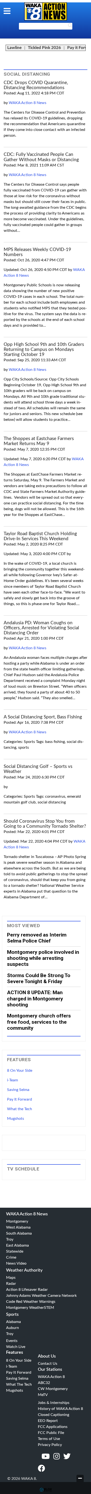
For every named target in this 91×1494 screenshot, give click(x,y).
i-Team (12, 1080)
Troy (9, 1239)
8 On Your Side (19, 1070)
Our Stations (50, 1369)
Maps (11, 1278)
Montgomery (17, 1221)
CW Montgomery (53, 1389)
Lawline (14, 48)
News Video (16, 1263)
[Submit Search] (70, 26)
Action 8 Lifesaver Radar (27, 1290)
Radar (11, 1284)
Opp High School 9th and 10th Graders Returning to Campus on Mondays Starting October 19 (44, 349)
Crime (11, 1257)
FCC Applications (52, 1427)
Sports (12, 1314)
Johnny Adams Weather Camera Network (41, 1296)
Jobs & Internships (53, 1403)
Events (11, 1341)
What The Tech (19, 1384)
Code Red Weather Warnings (30, 1302)
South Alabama (19, 1233)
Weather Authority (24, 1270)
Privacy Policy (50, 1445)
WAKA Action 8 (51, 1377)
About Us (47, 1356)
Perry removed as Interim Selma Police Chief (36, 938)
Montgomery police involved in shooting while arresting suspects (43, 958)
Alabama (13, 1322)
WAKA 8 (45, 11)
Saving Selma (18, 1090)
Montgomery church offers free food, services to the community (39, 1022)
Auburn (12, 1328)
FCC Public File (51, 1433)
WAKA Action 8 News (27, 103)
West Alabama (18, 1227)
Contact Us (47, 1363)
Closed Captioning (53, 1415)
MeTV (43, 1395)
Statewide (14, 1251)
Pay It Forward (19, 1099)
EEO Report (48, 1421)
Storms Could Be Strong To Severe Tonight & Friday (38, 978)
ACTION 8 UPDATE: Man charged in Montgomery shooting (35, 998)
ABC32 (44, 1383)
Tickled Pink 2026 (44, 48)
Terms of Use (49, 1439)
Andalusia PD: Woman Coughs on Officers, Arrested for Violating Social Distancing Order (41, 628)
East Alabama (17, 1245)
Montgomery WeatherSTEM (30, 1308)
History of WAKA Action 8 (60, 1409)
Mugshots (15, 1118)
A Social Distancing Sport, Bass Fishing (43, 717)
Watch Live (15, 1347)
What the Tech (19, 1109)
